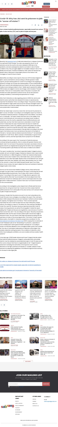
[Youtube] (12, 4)
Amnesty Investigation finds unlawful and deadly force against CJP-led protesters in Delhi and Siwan (18, 354)
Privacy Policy (21, 386)
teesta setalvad (52, 93)
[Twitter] (5, 4)
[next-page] (4, 305)
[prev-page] (1, 305)
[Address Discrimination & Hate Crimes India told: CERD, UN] (46, 99)
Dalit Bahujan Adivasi (46, 61)
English (28, 6)
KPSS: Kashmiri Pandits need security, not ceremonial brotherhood (17, 328)
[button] (55, 1)
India (50, 26)
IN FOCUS (47, 56)
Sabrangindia (4, 25)
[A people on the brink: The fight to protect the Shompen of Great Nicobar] (4, 316)
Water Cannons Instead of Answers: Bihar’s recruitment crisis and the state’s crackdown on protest (47, 342)
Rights (12, 325)
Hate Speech (47, 287)
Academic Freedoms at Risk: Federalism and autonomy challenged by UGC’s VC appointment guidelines (53, 31)
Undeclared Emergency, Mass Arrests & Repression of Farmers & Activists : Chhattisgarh (53, 40)
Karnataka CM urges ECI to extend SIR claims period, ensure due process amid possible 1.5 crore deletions (47, 329)
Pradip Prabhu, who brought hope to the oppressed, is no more (53, 75)
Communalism (52, 52)
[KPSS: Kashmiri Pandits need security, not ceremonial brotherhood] (4, 328)
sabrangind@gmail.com (50, 401)
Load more (27, 361)
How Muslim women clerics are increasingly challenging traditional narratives (53, 49)
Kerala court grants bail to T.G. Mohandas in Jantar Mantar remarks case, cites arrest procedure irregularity (50, 294)
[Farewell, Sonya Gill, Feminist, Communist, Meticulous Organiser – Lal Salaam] (46, 86)
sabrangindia (3, 299)
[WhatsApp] (8, 4)
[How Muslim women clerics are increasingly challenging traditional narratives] (46, 48)
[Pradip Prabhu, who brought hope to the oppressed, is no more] (46, 73)
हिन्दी (32, 6)
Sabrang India (52, 105)
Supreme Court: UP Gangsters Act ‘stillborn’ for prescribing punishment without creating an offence (20, 294)
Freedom (2, 14)
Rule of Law (9, 14)
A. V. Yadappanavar (53, 67)
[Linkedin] (38, 25)
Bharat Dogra (52, 79)
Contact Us (46, 6)
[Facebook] (2, 4)
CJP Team (32, 301)
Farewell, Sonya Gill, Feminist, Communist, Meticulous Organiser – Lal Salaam (18, 341)
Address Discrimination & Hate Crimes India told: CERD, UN (53, 100)
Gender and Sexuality (34, 287)
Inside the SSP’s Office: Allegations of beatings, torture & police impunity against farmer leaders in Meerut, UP (6, 294)
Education (51, 35)
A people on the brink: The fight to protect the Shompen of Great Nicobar (53, 62)
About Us (46, 3)
